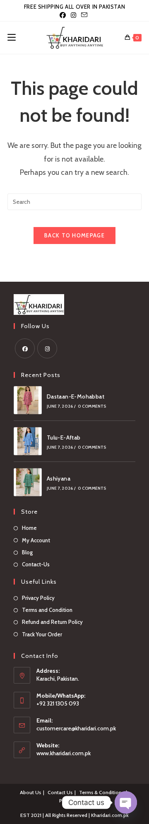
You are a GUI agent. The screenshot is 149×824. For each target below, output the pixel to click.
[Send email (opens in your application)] (84, 15)
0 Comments (92, 406)
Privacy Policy (38, 597)
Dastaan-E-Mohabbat (75, 396)
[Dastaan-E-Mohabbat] (28, 400)
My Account (36, 540)
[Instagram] (47, 348)
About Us (30, 792)
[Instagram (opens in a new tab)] (73, 15)
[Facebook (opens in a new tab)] (64, 15)
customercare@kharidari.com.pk (76, 728)
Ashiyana (58, 478)
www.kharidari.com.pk (63, 753)
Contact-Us (36, 564)
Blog (27, 552)
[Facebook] (25, 348)
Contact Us (60, 792)
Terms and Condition (47, 610)
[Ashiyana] (28, 482)
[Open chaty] (126, 802)
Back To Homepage (74, 235)
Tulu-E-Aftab (64, 437)
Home (29, 527)
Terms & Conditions (101, 792)
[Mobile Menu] (11, 37)
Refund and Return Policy (52, 622)
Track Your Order (42, 634)
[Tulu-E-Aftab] (28, 441)
